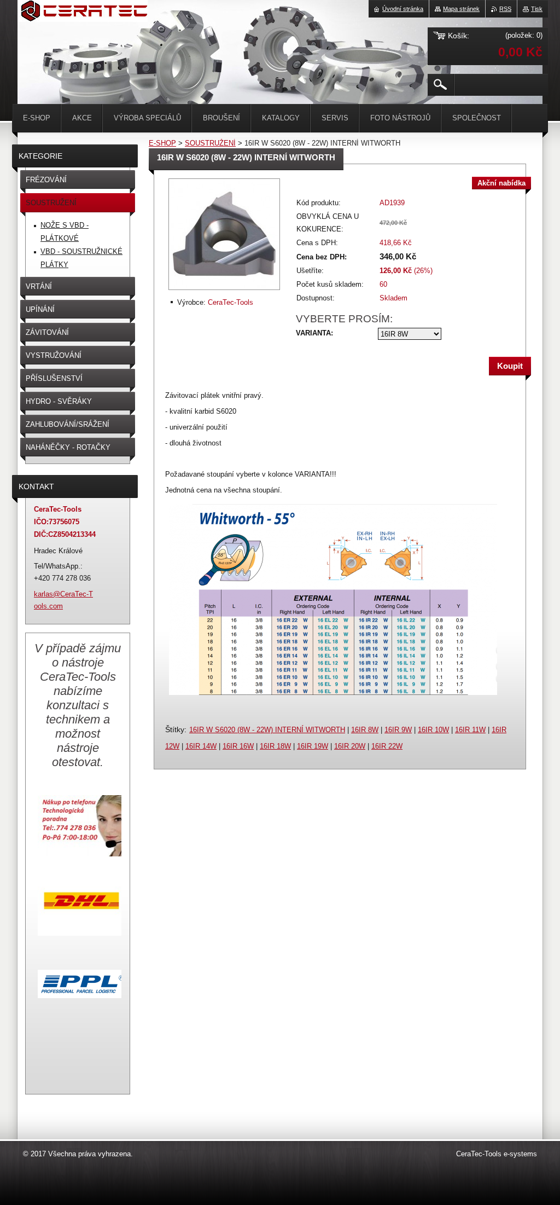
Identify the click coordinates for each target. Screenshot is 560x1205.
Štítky (174, 729)
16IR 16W (238, 746)
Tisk (536, 8)
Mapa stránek (461, 8)
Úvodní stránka (402, 8)
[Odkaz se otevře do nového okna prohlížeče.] (224, 291)
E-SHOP (162, 143)
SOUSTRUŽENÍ (210, 143)
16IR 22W (386, 746)
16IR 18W (275, 746)
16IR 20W (349, 746)
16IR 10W (433, 730)
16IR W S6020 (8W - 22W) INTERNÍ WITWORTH (267, 730)
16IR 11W (470, 730)
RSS (505, 8)
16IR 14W (201, 746)
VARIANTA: (314, 333)
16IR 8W (364, 730)
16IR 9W (398, 730)
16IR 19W (312, 746)
